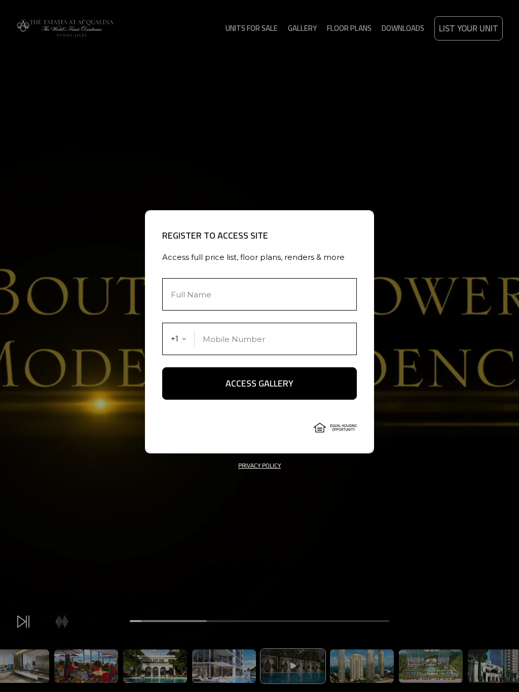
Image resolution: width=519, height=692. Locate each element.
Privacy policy (259, 465)
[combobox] (179, 339)
